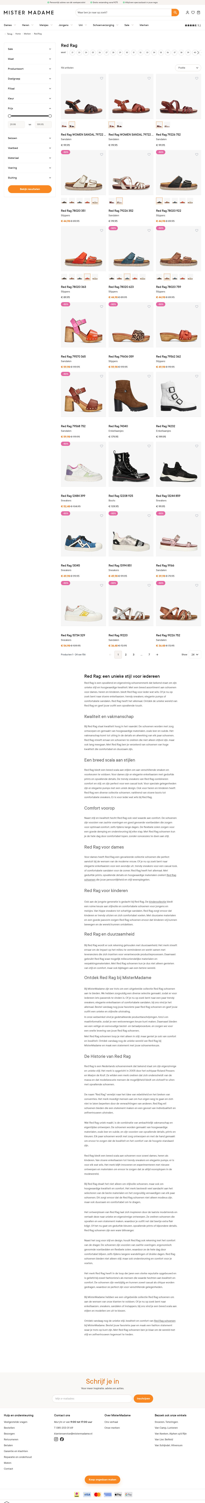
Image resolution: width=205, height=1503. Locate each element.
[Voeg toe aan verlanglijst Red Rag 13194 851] (149, 516)
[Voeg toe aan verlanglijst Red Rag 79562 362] (197, 306)
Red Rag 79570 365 (73, 356)
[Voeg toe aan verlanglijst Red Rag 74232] (197, 376)
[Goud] (167, 125)
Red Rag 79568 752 (73, 426)
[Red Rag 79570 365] (83, 324)
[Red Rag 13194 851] (131, 533)
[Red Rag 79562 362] (178, 324)
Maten (7, 1462)
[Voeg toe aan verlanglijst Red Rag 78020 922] (197, 154)
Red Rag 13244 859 (168, 496)
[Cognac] (64, 125)
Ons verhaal (111, 1421)
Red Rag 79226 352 (121, 211)
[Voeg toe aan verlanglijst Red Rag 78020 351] (102, 154)
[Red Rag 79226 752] (178, 96)
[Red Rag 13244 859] (178, 464)
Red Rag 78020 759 (168, 287)
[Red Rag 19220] (131, 603)
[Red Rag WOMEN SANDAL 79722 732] (83, 96)
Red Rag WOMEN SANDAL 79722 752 (131, 134)
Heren (25, 25)
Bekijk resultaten (30, 189)
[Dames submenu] (14, 25)
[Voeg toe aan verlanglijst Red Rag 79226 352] (149, 154)
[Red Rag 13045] (83, 533)
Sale (126, 25)
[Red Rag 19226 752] (178, 603)
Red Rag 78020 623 (121, 287)
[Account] (187, 12)
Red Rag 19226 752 (168, 635)
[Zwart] (64, 201)
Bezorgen (9, 1433)
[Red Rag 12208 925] (131, 464)
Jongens (63, 25)
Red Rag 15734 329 (73, 635)
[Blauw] (79, 201)
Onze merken (112, 1427)
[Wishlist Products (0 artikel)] (193, 12)
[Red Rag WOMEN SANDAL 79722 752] (131, 96)
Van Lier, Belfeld (164, 1439)
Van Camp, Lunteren (166, 1427)
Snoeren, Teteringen (166, 1421)
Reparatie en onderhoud (18, 1457)
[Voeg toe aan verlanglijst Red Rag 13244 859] (197, 446)
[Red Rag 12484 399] (83, 464)
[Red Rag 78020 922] (178, 172)
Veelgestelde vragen (15, 1421)
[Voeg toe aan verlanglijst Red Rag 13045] (102, 516)
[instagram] (56, 1439)
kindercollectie (157, 901)
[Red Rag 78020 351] (83, 172)
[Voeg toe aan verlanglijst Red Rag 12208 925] (149, 446)
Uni (81, 25)
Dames (8, 25)
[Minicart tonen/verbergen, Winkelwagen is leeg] (198, 12)
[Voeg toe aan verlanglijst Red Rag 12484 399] (102, 446)
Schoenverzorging (103, 25)
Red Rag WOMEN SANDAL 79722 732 (83, 134)
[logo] (28, 12)
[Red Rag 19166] (178, 533)
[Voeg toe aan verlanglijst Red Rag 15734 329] (102, 585)
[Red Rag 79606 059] (131, 324)
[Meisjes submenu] (50, 25)
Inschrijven (143, 1398)
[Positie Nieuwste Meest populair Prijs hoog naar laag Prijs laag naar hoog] (188, 68)
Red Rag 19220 (118, 635)
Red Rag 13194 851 (120, 565)
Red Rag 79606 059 (121, 356)
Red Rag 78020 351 (73, 211)
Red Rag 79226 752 (168, 134)
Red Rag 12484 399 (73, 496)
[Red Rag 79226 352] (131, 172)
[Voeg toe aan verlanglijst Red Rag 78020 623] (149, 230)
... (141, 654)
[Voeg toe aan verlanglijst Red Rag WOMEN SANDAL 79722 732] (102, 78)
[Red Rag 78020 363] (83, 248)
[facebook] (62, 1439)
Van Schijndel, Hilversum (168, 1445)
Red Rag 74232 (165, 426)
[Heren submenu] (31, 25)
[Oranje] (87, 201)
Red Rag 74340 (118, 426)
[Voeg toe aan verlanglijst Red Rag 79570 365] (102, 306)
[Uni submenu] (85, 25)
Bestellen (9, 1427)
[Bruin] (72, 125)
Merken (144, 25)
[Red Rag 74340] (131, 394)
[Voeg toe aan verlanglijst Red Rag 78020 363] (102, 230)
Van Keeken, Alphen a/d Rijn (171, 1433)
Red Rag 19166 (165, 565)
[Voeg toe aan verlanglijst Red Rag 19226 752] (197, 585)
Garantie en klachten (16, 1451)
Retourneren (11, 1439)
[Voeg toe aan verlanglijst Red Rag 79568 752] (102, 376)
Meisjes (44, 25)
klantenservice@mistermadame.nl (73, 1433)
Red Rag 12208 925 (121, 496)
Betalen (8, 1445)
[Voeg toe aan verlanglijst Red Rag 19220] (149, 585)
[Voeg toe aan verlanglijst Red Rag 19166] (197, 516)
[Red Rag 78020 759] (178, 248)
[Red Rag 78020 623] (131, 248)
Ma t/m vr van (73, 1422)
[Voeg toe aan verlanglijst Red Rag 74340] (149, 376)
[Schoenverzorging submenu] (116, 25)
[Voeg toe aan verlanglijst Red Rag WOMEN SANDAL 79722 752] (149, 78)
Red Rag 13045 (70, 565)
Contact (8, 1468)
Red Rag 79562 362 (168, 356)
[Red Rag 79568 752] (83, 394)
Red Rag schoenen (165, 1320)
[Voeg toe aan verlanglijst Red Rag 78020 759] (197, 230)
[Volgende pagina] (157, 655)
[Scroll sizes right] (198, 53)
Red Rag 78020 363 (73, 287)
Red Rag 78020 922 (168, 211)
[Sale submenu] (132, 25)
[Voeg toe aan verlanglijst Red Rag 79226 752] (197, 78)
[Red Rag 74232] (178, 394)
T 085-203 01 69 (63, 1427)
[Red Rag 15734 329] (83, 603)
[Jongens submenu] (71, 25)
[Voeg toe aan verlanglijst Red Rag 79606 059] (149, 306)
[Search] (175, 12)
